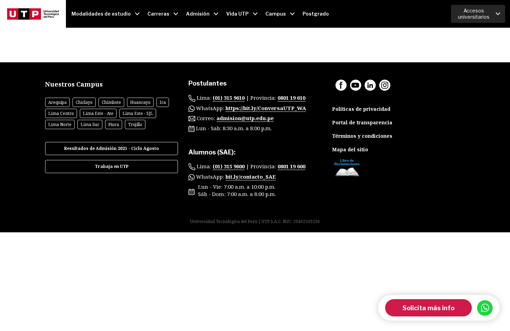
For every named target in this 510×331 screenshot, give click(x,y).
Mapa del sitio (350, 149)
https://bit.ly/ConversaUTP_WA (266, 108)
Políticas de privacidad (361, 109)
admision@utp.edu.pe (245, 118)
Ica (163, 102)
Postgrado (316, 14)
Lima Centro (61, 113)
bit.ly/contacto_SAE (251, 176)
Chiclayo (84, 102)
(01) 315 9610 (229, 97)
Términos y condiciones (362, 136)
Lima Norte (59, 124)
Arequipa (57, 102)
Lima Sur (89, 124)
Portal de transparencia (362, 122)
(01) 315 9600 (229, 166)
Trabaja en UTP (111, 166)
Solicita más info (428, 308)
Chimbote (111, 102)
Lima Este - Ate (98, 113)
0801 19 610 (291, 97)
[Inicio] (33, 14)
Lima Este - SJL (137, 113)
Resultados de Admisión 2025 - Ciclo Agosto (111, 148)
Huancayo (140, 102)
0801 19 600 (291, 166)
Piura (113, 124)
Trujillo (135, 124)
